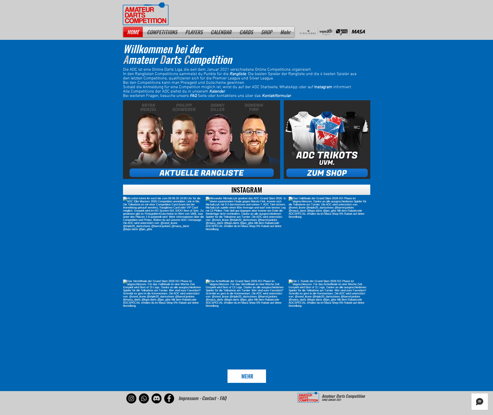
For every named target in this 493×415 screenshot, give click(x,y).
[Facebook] (169, 398)
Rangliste (238, 74)
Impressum (188, 398)
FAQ (193, 95)
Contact (209, 398)
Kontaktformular (276, 95)
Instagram (323, 87)
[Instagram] (131, 398)
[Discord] (156, 398)
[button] (193, 32)
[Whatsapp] (144, 398)
